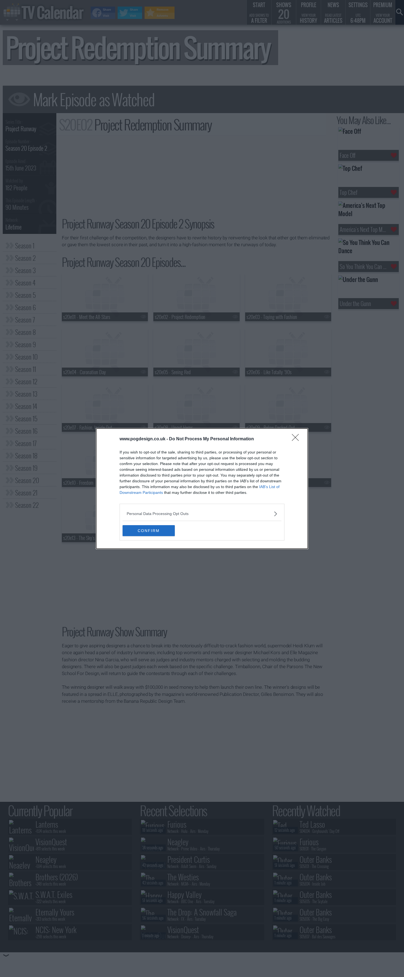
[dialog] (202, 489)
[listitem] (202, 514)
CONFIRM (149, 530)
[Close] (297, 439)
